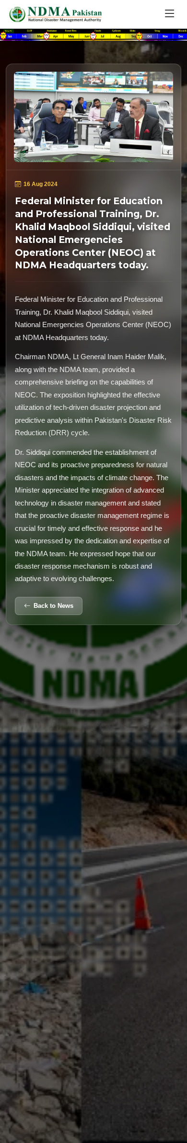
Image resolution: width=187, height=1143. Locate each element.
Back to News (53, 605)
